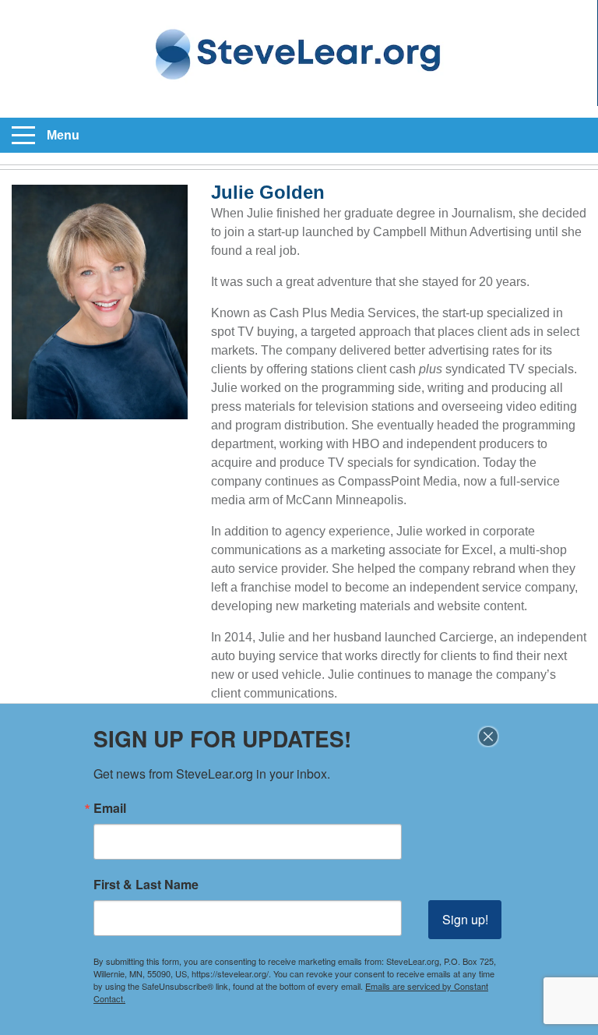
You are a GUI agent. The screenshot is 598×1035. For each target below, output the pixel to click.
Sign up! (465, 919)
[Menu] (23, 135)
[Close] (488, 736)
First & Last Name (146, 884)
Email (109, 808)
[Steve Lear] (299, 53)
